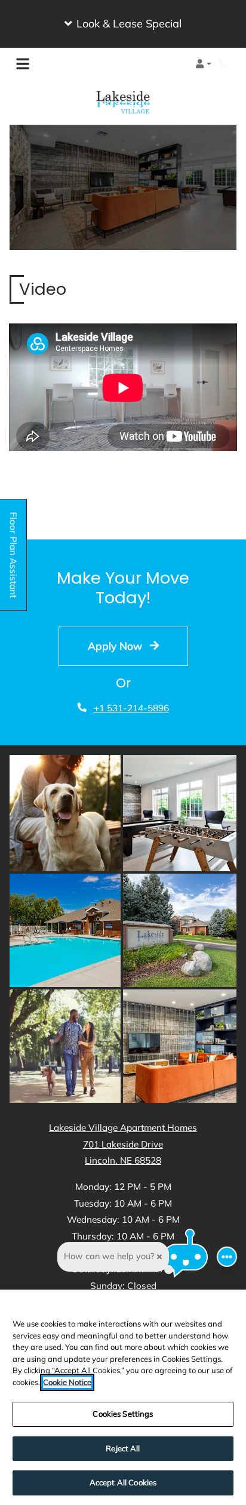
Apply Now (116, 645)
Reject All (123, 1448)
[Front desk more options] (227, 1257)
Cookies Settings (123, 1413)
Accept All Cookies (123, 1482)
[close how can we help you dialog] (159, 1257)
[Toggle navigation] (23, 64)
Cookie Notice (67, 1382)
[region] (123, 1397)
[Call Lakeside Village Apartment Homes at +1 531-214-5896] (224, 64)
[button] (123, 24)
